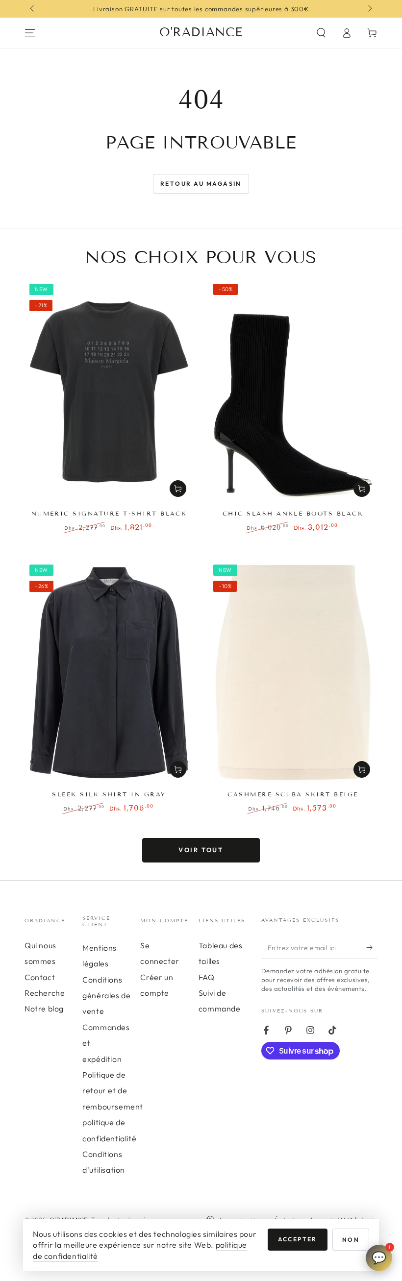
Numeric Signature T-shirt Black (109, 513)
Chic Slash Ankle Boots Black (293, 513)
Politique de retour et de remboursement (112, 1090)
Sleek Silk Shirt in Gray (109, 794)
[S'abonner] (371, 948)
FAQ (207, 977)
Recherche (45, 993)
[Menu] (30, 33)
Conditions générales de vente (106, 995)
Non (350, 1239)
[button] (321, 33)
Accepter (297, 1239)
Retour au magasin (201, 183)
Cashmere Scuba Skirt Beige (292, 794)
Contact (40, 977)
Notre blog (44, 1008)
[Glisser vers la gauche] (33, 9)
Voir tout (200, 850)
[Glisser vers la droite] (369, 9)
